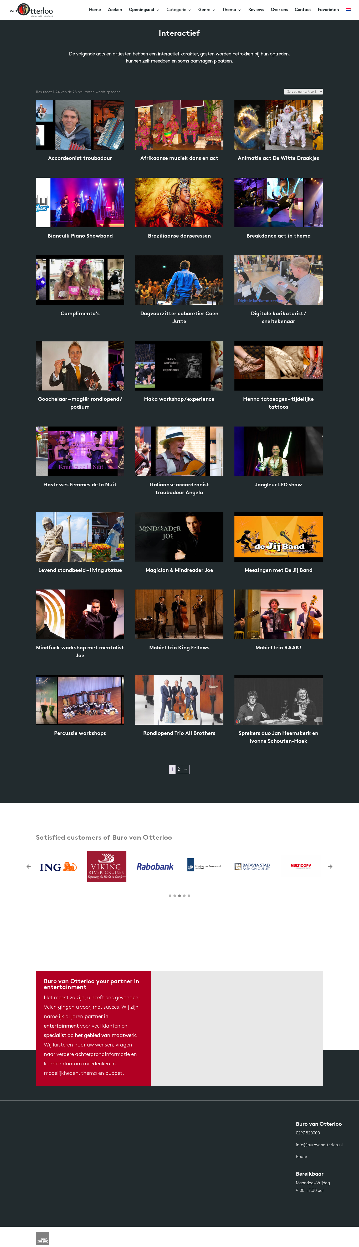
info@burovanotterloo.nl (319, 1145)
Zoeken (115, 10)
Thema (229, 10)
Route (301, 1157)
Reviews (256, 10)
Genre (204, 10)
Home (95, 10)
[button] (330, 866)
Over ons (279, 10)
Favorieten (328, 10)
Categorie (176, 10)
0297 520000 (308, 1133)
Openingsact (142, 10)
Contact (303, 10)
